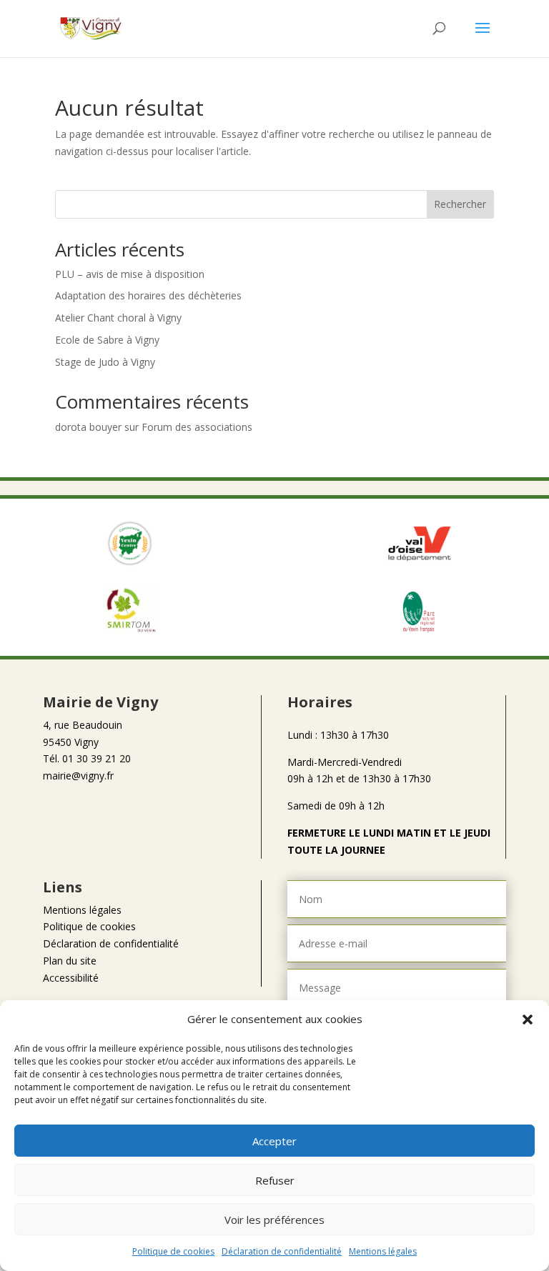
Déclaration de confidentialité (282, 1251)
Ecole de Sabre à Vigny (107, 340)
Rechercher (460, 204)
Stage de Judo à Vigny (105, 362)
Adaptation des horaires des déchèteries (148, 295)
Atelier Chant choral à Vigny (118, 317)
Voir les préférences (274, 1219)
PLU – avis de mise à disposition (129, 274)
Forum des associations (197, 427)
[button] (527, 1019)
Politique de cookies (173, 1251)
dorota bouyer (88, 427)
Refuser (275, 1180)
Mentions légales (383, 1251)
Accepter (274, 1141)
